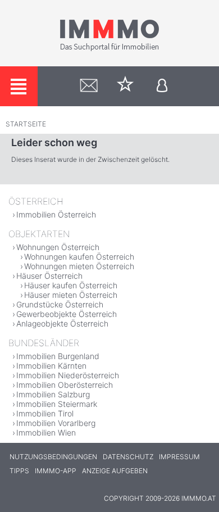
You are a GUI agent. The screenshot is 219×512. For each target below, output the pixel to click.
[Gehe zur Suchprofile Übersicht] (89, 86)
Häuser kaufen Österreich (70, 285)
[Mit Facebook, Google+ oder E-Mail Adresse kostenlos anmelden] (162, 86)
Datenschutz (128, 456)
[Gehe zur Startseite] (109, 49)
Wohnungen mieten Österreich (79, 266)
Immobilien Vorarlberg (55, 423)
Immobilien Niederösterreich (67, 375)
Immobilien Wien (46, 432)
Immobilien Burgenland (57, 356)
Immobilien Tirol (45, 413)
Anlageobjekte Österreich (62, 323)
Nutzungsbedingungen (53, 456)
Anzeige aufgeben (115, 470)
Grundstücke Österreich (59, 304)
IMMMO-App (55, 470)
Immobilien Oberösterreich (64, 384)
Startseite (26, 124)
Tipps (19, 470)
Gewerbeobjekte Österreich (66, 314)
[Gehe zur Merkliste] (125, 86)
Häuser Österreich (49, 275)
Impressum (179, 456)
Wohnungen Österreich (57, 247)
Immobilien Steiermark (56, 404)
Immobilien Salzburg (53, 394)
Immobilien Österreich (56, 214)
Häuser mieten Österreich (70, 295)
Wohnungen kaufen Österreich (79, 256)
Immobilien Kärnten (51, 365)
